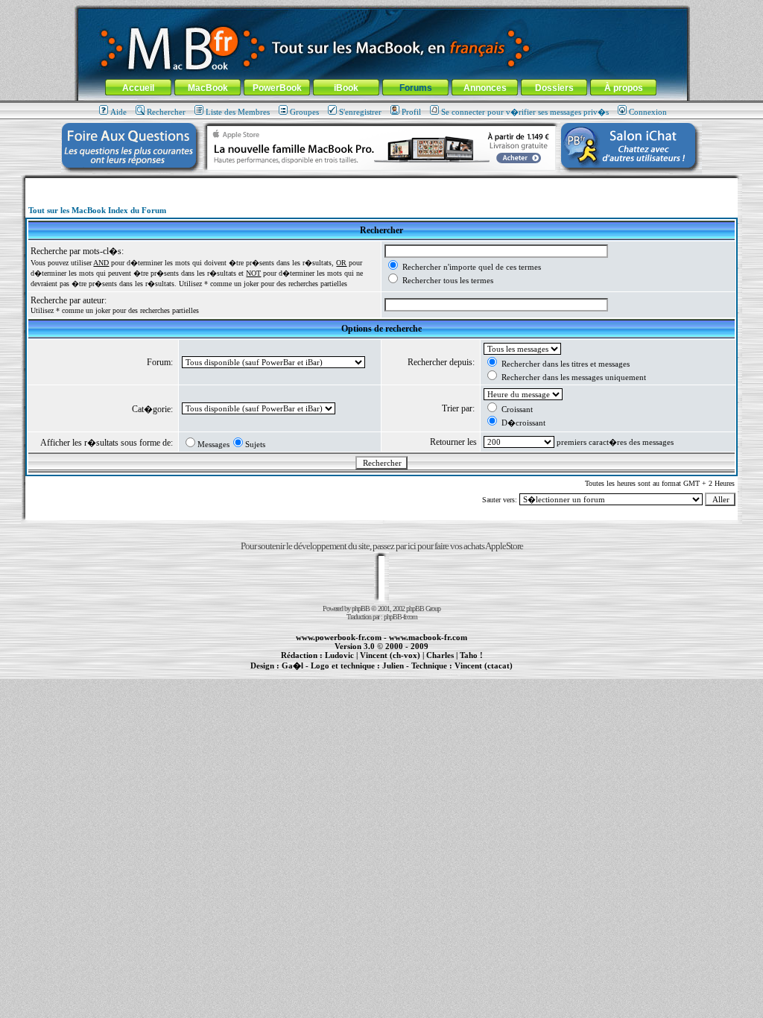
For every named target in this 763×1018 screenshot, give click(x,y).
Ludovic (339, 655)
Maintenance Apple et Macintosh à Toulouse (405, 673)
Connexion (648, 111)
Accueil (138, 88)
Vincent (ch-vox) (390, 655)
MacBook (208, 88)
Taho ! (471, 655)
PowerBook (277, 88)
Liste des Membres (238, 111)
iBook (346, 88)
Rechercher (166, 111)
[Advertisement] (381, 183)
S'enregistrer (360, 111)
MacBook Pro (329, 673)
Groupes (304, 111)
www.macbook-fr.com (428, 637)
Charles (440, 655)
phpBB (361, 608)
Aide (118, 111)
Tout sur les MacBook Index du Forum (97, 210)
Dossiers (554, 88)
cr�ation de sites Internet (478, 673)
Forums (415, 88)
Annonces (485, 88)
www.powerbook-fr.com (339, 637)
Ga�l (292, 665)
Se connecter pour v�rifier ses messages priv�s (525, 111)
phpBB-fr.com (400, 617)
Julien (393, 665)
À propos (623, 88)
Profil (411, 111)
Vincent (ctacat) (484, 665)
